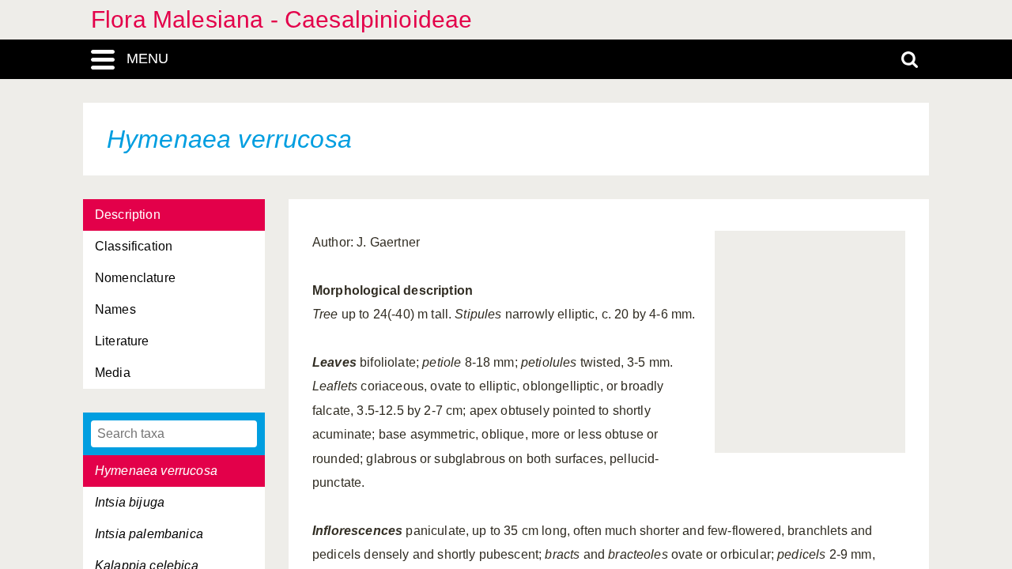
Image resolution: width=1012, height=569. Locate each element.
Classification (133, 246)
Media (112, 372)
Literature (122, 341)
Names (115, 309)
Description (127, 214)
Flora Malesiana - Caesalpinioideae (281, 19)
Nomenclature (135, 277)
